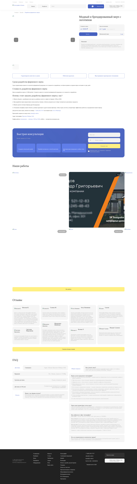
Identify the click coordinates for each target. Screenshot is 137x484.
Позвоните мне (104, 146)
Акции (26, 2)
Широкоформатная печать (66, 472)
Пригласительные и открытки (67, 469)
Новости (49, 453)
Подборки (35, 456)
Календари (63, 460)
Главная (16, 12)
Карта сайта (50, 465)
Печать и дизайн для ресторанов (68, 462)
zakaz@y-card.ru (109, 2)
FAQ (48, 462)
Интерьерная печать (65, 474)
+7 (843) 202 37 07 (99, 2)
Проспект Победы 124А (28, 116)
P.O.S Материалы (64, 476)
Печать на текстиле (65, 467)
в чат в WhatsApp (56, 110)
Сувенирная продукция (66, 456)
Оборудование (36, 462)
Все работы (68, 289)
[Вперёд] (73, 40)
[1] (44, 39)
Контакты (31, 2)
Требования (50, 458)
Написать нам (100, 6)
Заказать (87, 34)
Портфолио (21, 2)
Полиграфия (63, 453)
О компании (14, 2)
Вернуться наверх (110, 455)
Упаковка (62, 465)
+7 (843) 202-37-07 (39, 110)
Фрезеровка (63, 478)
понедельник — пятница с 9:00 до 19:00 (30, 119)
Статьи (49, 456)
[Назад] (16, 40)
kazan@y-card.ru (89, 458)
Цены (34, 458)
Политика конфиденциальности (19, 462)
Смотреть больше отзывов (68, 349)
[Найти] (84, 6)
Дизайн (21, 12)
